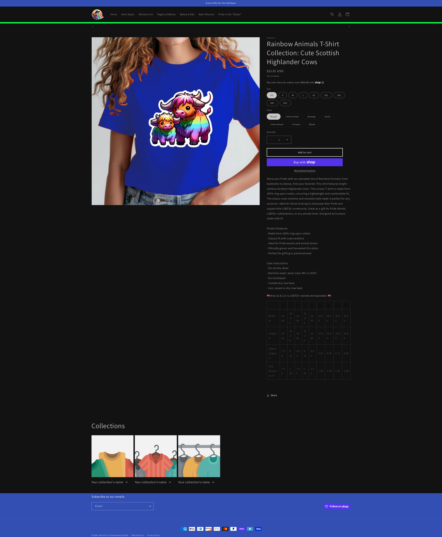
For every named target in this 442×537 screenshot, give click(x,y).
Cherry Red (294, 117)
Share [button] (274, 395)
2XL (326, 95)
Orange (313, 117)
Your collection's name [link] (108, 482)
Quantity (271, 131)
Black (314, 124)
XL (314, 95)
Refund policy (138, 535)
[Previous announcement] (93, 26)
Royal (273, 116)
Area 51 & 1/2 (104, 535)
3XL (339, 95)
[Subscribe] (149, 506)
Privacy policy (153, 535)
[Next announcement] (349, 26)
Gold (329, 117)
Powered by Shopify (119, 535)
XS (271, 95)
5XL (285, 103)
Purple (298, 124)
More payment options (304, 170)
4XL (272, 103)
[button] (332, 14)
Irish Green (278, 124)
